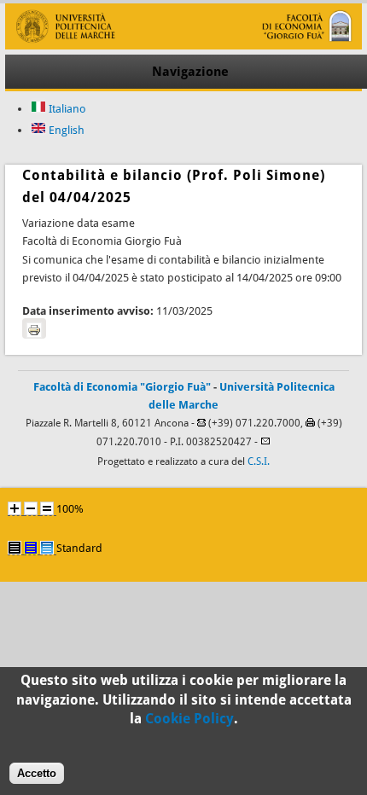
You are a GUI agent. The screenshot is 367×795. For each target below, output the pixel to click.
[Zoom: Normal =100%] (47, 508)
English (65, 130)
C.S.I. (259, 461)
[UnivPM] (183, 45)
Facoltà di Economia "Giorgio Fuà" (122, 386)
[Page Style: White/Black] (14, 547)
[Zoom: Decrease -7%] (31, 508)
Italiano (66, 108)
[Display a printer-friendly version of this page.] (34, 328)
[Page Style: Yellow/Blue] (31, 547)
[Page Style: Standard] (47, 547)
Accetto (36, 773)
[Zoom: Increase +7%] (14, 508)
